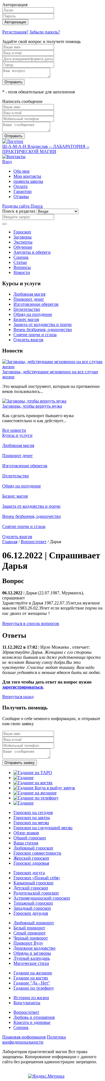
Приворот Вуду (28, 943)
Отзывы (21, 196)
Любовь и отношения (34, 1017)
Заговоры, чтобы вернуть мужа (32, 406)
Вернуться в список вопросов (30, 623)
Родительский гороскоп (36, 893)
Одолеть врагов (28, 339)
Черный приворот (30, 938)
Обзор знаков (26, 832)
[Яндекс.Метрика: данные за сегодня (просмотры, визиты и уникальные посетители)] (46, 1076)
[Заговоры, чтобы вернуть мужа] (34, 401)
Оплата (20, 186)
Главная (9, 541)
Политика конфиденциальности (34, 1039)
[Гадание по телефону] (36, 797)
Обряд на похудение (32, 314)
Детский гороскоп (30, 888)
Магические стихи (31, 963)
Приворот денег (28, 299)
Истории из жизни (31, 997)
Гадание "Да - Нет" (31, 983)
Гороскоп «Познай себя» (36, 877)
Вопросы (22, 267)
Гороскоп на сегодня (33, 812)
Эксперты (22, 242)
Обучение (22, 247)
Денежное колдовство (34, 948)
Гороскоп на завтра (31, 817)
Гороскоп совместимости (37, 853)
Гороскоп (22, 232)
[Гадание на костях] (33, 782)
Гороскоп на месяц (31, 822)
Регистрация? (15, 32)
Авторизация (15, 22)
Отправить (13, 82)
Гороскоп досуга (29, 872)
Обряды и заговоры (32, 953)
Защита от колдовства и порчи (42, 324)
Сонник (21, 257)
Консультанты (26, 1002)
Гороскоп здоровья (31, 863)
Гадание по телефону (33, 988)
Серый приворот (29, 933)
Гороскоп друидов (30, 913)
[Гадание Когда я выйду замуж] (44, 787)
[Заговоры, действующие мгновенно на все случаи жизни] (52, 366)
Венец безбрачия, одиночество (42, 329)
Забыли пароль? (44, 32)
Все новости (14, 430)
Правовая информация (24, 1037)
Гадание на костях (30, 978)
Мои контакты (27, 176)
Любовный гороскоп (33, 848)
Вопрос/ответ (33, 541)
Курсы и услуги (17, 435)
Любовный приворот (33, 922)
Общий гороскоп (29, 837)
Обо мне (21, 171)
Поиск (37, 206)
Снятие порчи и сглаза (35, 334)
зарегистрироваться (22, 687)
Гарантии (22, 191)
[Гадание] (23, 777)
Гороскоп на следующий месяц (43, 827)
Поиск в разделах (19, 211)
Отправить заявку (19, 763)
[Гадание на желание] (35, 792)
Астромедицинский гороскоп (41, 898)
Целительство (26, 309)
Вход (7, 161)
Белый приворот (29, 927)
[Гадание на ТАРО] (32, 772)
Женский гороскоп (31, 858)
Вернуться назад (18, 696)
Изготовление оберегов (36, 304)
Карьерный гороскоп (33, 882)
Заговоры (22, 237)
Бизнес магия (26, 319)
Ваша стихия (25, 842)
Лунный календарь (31, 958)
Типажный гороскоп (33, 903)
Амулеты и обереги (32, 252)
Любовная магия (29, 294)
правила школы (28, 181)
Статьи (20, 262)
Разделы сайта (16, 206)
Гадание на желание (32, 972)
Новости (21, 272)
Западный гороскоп (32, 908)
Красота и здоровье (31, 1022)
